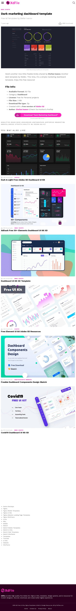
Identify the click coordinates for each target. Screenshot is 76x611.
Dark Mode (16, 122)
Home (26, 608)
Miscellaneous (8, 124)
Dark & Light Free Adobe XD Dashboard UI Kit (23, 180)
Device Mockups (8, 506)
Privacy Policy (42, 608)
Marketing (60, 122)
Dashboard (27, 122)
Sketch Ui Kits (19, 379)
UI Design (35, 124)
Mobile (5, 523)
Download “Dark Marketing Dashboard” (41, 115)
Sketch (5, 525)
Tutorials (6, 538)
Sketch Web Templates (11, 532)
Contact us (33, 608)
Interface (50, 122)
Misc (16, 228)
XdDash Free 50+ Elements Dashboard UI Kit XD (24, 230)
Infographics (38, 122)
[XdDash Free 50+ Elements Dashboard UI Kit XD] (38, 205)
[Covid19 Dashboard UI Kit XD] (38, 407)
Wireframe (6, 545)
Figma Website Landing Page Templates (16, 515)
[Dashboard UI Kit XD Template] (38, 255)
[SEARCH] (74, 3)
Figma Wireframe (9, 517)
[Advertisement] (38, 471)
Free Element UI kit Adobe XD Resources (21, 331)
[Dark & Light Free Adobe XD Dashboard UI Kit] (38, 154)
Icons (5, 519)
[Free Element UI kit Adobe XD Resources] (38, 306)
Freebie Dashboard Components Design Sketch (24, 382)
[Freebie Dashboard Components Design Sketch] (38, 356)
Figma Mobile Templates (11, 511)
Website (29, 379)
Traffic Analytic (23, 124)
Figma (5, 508)
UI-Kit (43, 124)
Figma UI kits (7, 513)
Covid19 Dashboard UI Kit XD (15, 432)
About (50, 608)
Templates (6, 536)
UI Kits (17, 177)
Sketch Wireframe (9, 534)
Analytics (6, 122)
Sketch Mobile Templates (11, 528)
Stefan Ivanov (22, 109)
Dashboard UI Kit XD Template (15, 281)
